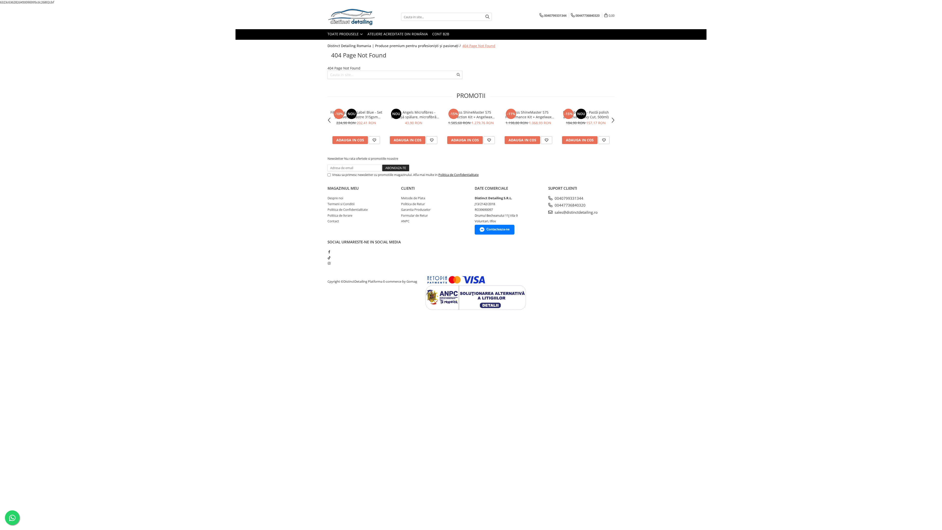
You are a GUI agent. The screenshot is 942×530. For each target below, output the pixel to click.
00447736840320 (570, 205)
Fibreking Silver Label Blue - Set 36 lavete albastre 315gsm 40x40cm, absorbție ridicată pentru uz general (356, 114)
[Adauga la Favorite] (374, 140)
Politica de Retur (413, 204)
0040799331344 (568, 198)
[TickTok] (329, 257)
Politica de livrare (339, 215)
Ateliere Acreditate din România (397, 34)
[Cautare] (487, 17)
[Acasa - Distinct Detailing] (352, 17)
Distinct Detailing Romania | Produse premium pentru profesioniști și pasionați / (394, 45)
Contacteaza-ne (498, 229)
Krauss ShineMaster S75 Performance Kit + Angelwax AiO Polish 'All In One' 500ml (528, 114)
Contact (333, 221)
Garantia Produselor (416, 209)
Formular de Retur (414, 215)
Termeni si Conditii (340, 204)
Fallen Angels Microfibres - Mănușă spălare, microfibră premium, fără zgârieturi (413, 114)
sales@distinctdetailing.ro (576, 212)
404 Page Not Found (478, 45)
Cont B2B (440, 34)
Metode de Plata (413, 198)
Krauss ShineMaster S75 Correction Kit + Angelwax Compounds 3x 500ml (471, 114)
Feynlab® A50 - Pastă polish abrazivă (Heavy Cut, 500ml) (586, 114)
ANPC (405, 221)
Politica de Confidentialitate (458, 174)
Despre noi (335, 198)
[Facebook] (329, 252)
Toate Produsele (343, 34)
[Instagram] (329, 263)
